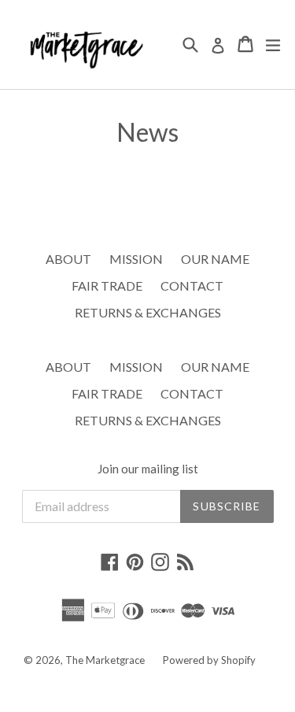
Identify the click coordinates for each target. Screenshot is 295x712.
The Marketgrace (105, 660)
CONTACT (191, 285)
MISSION (136, 258)
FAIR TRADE (107, 285)
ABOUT (68, 258)
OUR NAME (215, 258)
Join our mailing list (148, 469)
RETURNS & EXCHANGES (148, 312)
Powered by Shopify (209, 660)
